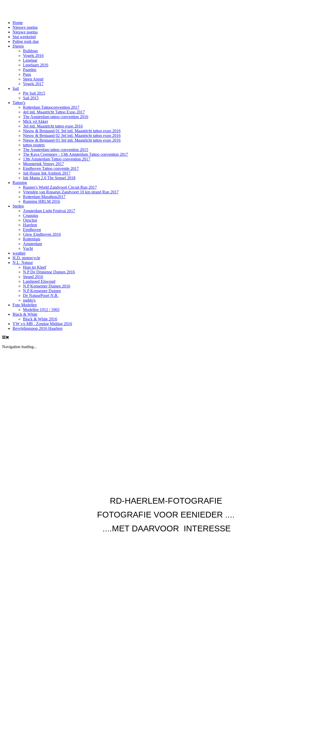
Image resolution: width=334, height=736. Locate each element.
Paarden (29, 69)
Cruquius (30, 215)
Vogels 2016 (33, 55)
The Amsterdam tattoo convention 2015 (55, 149)
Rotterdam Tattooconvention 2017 (51, 107)
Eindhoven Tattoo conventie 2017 (51, 168)
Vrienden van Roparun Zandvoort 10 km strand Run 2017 (71, 192)
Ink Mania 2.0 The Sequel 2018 (49, 178)
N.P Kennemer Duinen (42, 291)
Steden (18, 206)
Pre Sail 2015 (34, 93)
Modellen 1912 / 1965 (41, 309)
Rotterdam (31, 239)
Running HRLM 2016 (41, 201)
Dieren (18, 46)
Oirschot (30, 220)
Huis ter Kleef (34, 267)
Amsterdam (32, 244)
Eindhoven (32, 229)
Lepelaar (30, 60)
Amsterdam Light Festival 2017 (49, 211)
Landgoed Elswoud (39, 281)
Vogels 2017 (33, 84)
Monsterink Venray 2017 (43, 164)
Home (18, 22)
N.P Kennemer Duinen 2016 (46, 286)
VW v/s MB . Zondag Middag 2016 (42, 323)
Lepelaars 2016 (35, 65)
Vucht (28, 248)
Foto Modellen (25, 305)
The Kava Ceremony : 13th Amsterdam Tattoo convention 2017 (75, 154)
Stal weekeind (24, 36)
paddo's (29, 300)
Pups (27, 74)
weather (19, 253)
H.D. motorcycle (26, 258)
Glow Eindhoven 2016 (42, 234)
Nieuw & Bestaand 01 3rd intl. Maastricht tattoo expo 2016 (72, 131)
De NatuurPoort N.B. (40, 295)
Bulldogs (30, 51)
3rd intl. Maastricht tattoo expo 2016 (53, 126)
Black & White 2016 (40, 319)
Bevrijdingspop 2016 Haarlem (37, 328)
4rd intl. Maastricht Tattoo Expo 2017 (54, 112)
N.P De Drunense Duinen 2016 (49, 272)
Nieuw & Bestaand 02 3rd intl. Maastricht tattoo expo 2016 (72, 135)
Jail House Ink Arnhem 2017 (46, 173)
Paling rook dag (26, 41)
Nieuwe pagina (25, 27)
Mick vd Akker (35, 121)
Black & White (25, 314)
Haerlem (30, 225)
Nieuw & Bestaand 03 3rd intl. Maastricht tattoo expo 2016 (72, 140)
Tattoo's (19, 102)
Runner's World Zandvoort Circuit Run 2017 (60, 187)
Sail (16, 88)
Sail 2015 (31, 98)
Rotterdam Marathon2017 (44, 196)
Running (20, 182)
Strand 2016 (33, 276)
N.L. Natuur (23, 262)
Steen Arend (33, 79)
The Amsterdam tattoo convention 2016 (55, 116)
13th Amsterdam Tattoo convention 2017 (56, 159)
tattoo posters (34, 145)
